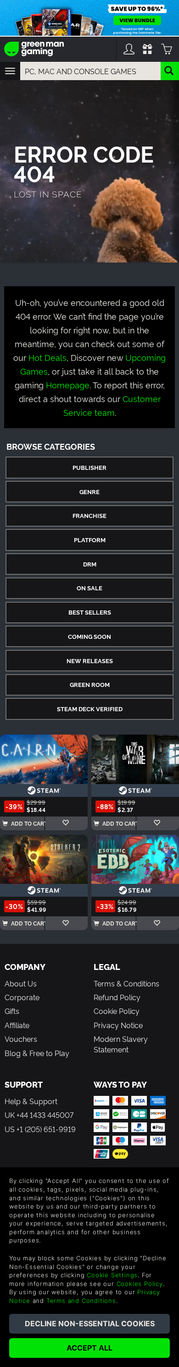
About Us (21, 983)
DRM (89, 564)
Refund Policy (117, 997)
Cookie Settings (112, 1275)
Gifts (12, 1011)
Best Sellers (89, 612)
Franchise (89, 515)
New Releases (90, 660)
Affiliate (17, 1025)
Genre (89, 492)
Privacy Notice (118, 1025)
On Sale (89, 588)
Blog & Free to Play (37, 1053)
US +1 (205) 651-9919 (40, 1129)
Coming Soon (89, 636)
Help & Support (31, 1101)
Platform (90, 540)
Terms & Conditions (126, 983)
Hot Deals (47, 357)
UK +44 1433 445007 (39, 1115)
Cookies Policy (140, 1283)
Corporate (22, 997)
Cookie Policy (117, 1011)
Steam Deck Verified (90, 709)
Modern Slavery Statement (121, 1044)
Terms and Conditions (81, 1300)
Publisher (89, 467)
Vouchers (21, 1039)
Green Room (90, 684)
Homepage (68, 384)
